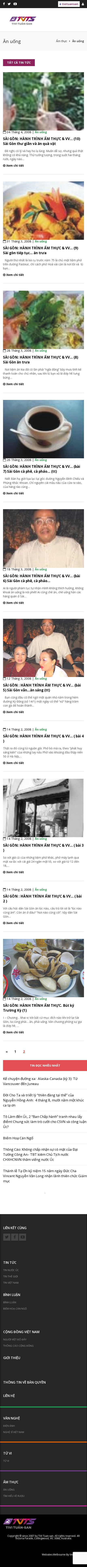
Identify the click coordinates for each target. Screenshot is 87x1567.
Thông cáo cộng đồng (18, 1345)
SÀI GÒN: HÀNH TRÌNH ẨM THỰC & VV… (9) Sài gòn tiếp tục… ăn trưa (40, 250)
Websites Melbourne (54, 1554)
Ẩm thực (10, 1482)
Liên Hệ (9, 1395)
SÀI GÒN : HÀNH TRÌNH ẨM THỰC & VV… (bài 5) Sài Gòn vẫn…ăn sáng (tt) (42, 687)
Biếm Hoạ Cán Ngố (18, 1138)
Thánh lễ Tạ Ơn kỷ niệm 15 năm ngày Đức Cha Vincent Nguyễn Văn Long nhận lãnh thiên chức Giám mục (45, 1176)
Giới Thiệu (11, 1358)
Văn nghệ (11, 1418)
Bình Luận (9, 1302)
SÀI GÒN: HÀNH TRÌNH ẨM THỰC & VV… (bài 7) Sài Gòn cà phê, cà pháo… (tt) (41, 469)
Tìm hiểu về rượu (13, 1496)
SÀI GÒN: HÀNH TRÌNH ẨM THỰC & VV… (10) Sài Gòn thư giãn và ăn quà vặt (41, 141)
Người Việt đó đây (15, 1339)
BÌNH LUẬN (11, 1295)
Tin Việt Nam (11, 1282)
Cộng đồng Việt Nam (21, 1332)
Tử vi (7, 1453)
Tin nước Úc (11, 1270)
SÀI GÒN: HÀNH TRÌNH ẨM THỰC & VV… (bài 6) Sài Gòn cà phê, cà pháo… (41, 578)
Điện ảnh (9, 1426)
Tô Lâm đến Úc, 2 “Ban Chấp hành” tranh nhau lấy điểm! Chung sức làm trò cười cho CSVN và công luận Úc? (44, 1121)
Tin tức (9, 1262)
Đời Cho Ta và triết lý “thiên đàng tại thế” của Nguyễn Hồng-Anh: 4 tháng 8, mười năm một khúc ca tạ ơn (43, 1100)
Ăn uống (41, 132)
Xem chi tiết (14, 165)
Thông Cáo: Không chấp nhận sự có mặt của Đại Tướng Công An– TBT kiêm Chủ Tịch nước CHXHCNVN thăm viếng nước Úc (40, 1154)
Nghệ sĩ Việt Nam (13, 1432)
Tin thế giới (10, 1276)
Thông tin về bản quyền (24, 1382)
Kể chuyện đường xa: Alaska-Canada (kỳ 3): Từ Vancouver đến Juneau (40, 1081)
